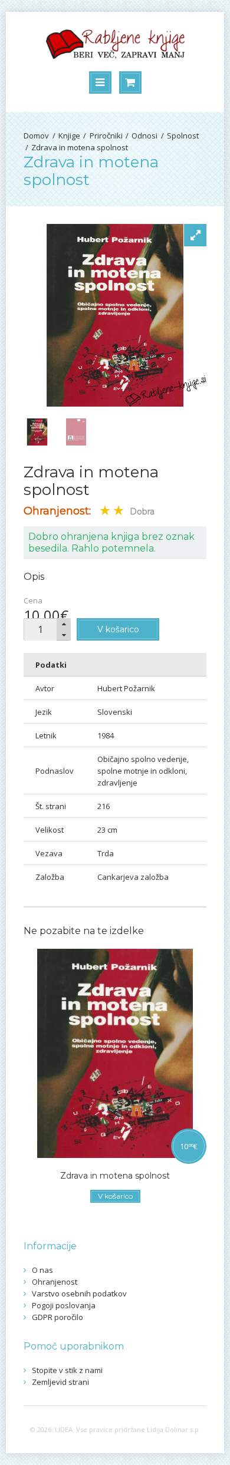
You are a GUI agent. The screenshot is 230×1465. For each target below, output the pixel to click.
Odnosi (144, 135)
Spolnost (183, 135)
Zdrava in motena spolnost (79, 147)
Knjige (69, 135)
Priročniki (106, 135)
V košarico (118, 629)
